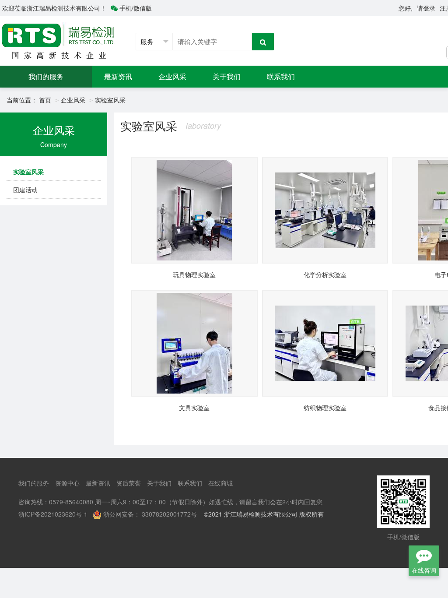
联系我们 (281, 76)
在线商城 (220, 482)
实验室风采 (110, 99)
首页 (45, 99)
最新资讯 (118, 76)
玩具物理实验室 (194, 274)
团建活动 (25, 189)
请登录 (426, 8)
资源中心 (67, 482)
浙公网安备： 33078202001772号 (150, 514)
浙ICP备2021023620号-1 (53, 514)
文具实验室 (194, 407)
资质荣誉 (128, 482)
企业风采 (172, 76)
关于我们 (227, 76)
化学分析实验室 (325, 274)
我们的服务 (45, 76)
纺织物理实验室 (325, 407)
